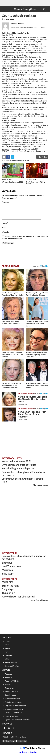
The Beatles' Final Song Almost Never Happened (11, 322)
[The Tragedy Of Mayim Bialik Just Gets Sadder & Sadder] (37, 280)
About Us (8, 674)
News (7, 645)
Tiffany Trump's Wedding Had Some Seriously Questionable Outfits (11, 385)
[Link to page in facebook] (8, 157)
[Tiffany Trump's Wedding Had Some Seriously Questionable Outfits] (13, 370)
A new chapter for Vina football (18, 596)
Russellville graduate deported (18, 468)
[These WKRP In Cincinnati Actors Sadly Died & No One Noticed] (13, 339)
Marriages (7, 569)
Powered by (36, 266)
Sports (7, 648)
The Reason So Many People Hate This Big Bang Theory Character (36, 354)
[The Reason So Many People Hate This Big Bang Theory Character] (37, 339)
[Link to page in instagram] (13, 728)
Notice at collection (28, 752)
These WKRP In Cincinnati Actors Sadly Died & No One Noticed (12, 354)
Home (7, 641)
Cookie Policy (22, 741)
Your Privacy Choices (35, 748)
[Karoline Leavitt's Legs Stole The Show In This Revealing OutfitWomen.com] (9, 399)
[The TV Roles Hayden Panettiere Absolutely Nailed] (13, 280)
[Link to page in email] (4, 157)
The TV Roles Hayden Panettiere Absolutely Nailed (13, 294)
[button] (44, 9)
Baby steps (8, 573)
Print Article (42, 157)
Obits (7, 659)
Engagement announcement (15, 706)
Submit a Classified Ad (13, 713)
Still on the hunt (10, 585)
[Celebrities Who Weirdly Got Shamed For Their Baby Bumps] (37, 308)
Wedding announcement (14, 709)
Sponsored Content (12, 666)
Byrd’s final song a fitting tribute (35, 183)
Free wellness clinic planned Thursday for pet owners (24, 473)
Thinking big (8, 592)
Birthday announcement (14, 702)
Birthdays (7, 562)
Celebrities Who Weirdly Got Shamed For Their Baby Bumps (37, 323)
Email (5, 227)
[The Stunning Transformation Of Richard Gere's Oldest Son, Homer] (37, 370)
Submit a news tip (11, 691)
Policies (8, 684)
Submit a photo (10, 695)
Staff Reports (18, 23)
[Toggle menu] (3, 9)
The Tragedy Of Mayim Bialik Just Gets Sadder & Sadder (37, 294)
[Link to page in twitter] (12, 157)
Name (5, 223)
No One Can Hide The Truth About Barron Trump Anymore (32, 415)
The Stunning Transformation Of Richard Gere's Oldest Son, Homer (37, 385)
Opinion (8, 652)
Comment (6, 202)
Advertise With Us (12, 681)
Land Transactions (11, 566)
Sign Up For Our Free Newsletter (17, 720)
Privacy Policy (9, 741)
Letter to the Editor (12, 716)
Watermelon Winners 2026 (12, 182)
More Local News (40, 485)
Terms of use (9, 688)
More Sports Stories (39, 600)
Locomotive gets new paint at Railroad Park (22, 480)
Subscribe (8, 677)
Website (5, 232)
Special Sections (11, 662)
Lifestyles (8, 655)
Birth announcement (12, 699)
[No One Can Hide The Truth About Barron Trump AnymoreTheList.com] (9, 414)
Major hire (7, 581)
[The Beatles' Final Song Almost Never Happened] (13, 308)
